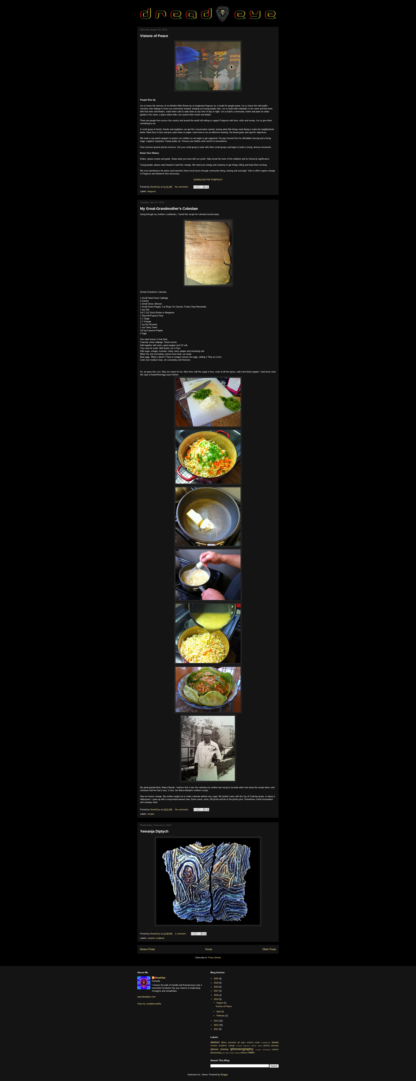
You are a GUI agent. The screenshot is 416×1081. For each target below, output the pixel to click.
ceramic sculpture (156, 938)
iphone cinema (219, 1049)
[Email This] (195, 187)
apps (243, 1042)
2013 (216, 1021)
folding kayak (256, 1046)
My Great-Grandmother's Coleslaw (169, 209)
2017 (216, 991)
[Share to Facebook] (204, 187)
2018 (216, 987)
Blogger (224, 1074)
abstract (215, 1042)
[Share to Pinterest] (207, 187)
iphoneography (242, 1049)
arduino (250, 1042)
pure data (225, 1053)
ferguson (152, 191)
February (220, 1015)
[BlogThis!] (198, 187)
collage (231, 1045)
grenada (275, 1045)
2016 (216, 995)
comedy (239, 1046)
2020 (216, 978)
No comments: (182, 187)
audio (257, 1042)
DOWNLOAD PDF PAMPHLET (208, 179)
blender (275, 1042)
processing (215, 1052)
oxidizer (275, 1049)
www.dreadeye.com (146, 997)
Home (208, 949)
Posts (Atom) (214, 957)
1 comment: (181, 933)
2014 (216, 999)
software (244, 1053)
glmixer (266, 1045)
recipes (151, 814)
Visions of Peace (154, 36)
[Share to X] (201, 187)
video (251, 1052)
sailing (237, 1053)
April (218, 1011)
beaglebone (266, 1042)
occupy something (262, 1049)
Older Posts (269, 949)
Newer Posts (147, 949)
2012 (216, 1025)
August (220, 1003)
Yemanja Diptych (154, 831)
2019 (216, 983)
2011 (216, 1029)
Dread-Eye (160, 978)
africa (223, 1042)
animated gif (234, 1042)
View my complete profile (149, 1004)
